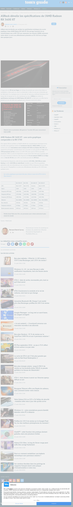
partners (11, 488)
